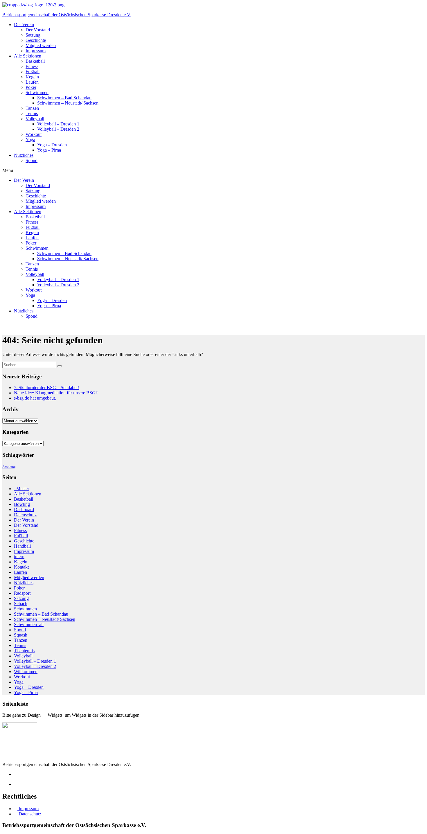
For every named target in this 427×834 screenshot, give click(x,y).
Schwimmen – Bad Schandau (64, 97)
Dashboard (24, 509)
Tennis (32, 113)
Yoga (30, 139)
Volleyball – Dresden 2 (58, 129)
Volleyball (35, 118)
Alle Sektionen (27, 55)
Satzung (33, 35)
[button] (213, 170)
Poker (31, 87)
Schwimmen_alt (29, 624)
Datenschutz (25, 514)
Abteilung (9, 466)
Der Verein (24, 24)
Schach (20, 603)
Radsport (22, 593)
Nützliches (23, 155)
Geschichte (36, 40)
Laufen (32, 82)
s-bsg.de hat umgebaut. (35, 398)
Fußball (33, 71)
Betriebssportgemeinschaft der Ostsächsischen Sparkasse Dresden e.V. (66, 14)
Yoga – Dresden (52, 144)
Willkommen (25, 671)
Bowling (22, 504)
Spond (31, 160)
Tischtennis (24, 650)
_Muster (21, 488)
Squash (20, 634)
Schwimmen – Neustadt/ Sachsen (67, 102)
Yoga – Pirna (49, 150)
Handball (22, 546)
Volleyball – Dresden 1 (58, 123)
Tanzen (32, 108)
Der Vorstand (38, 29)
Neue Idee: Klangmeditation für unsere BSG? (56, 392)
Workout (34, 134)
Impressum (36, 50)
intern (19, 556)
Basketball (35, 61)
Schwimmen (37, 92)
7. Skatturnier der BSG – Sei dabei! (46, 387)
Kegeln (32, 76)
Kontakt (21, 567)
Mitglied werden (41, 45)
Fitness (32, 66)
